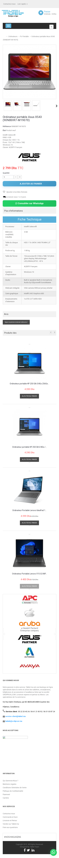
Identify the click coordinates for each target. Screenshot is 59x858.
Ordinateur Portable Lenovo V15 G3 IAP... (29, 574)
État (4, 130)
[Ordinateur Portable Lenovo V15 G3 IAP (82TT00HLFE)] (29, 553)
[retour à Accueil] (4, 35)
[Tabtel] (16, 13)
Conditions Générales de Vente (14, 788)
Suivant (57, 106)
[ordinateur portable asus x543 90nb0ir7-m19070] (8, 104)
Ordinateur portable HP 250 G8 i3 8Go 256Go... (29, 384)
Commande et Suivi (10, 817)
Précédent (3, 106)
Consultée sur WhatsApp (30, 203)
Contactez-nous (9, 4)
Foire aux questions (10, 827)
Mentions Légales (9, 784)
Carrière (6, 798)
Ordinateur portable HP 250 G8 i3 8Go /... (29, 447)
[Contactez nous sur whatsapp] (53, 852)
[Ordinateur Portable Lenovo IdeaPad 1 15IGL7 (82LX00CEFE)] (29, 490)
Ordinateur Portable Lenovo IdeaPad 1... (29, 510)
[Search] (51, 27)
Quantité (6, 173)
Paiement (6, 794)
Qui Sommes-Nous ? (10, 781)
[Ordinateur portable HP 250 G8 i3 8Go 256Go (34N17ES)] (29, 363)
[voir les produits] (30, 601)
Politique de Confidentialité (13, 791)
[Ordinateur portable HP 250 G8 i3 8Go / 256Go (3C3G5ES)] (29, 427)
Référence (7, 126)
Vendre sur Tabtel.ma (11, 824)
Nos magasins (13, 837)
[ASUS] (29, 157)
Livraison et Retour (10, 820)
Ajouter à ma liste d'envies (16, 192)
